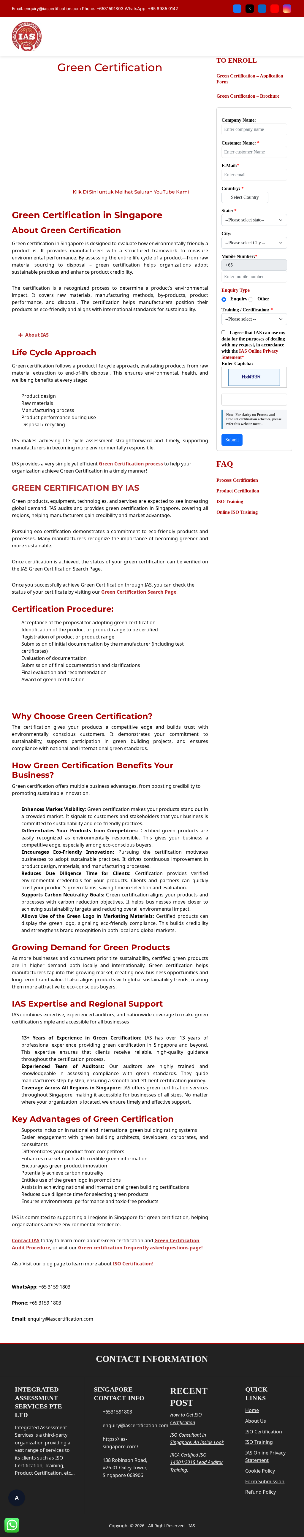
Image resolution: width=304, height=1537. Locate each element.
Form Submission (264, 1481)
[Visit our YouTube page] (274, 8)
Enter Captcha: (237, 363)
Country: (232, 188)
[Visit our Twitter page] (250, 8)
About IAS (37, 335)
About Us (255, 1421)
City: (226, 233)
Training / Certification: (247, 309)
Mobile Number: (239, 256)
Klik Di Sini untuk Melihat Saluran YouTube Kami (131, 192)
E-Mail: (230, 165)
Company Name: (238, 120)
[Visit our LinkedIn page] (262, 8)
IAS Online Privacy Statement (265, 1456)
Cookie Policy (260, 1471)
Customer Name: (240, 142)
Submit (232, 439)
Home (252, 1410)
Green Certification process (131, 463)
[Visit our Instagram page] (287, 8)
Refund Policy (260, 1492)
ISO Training (259, 1442)
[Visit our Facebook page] (237, 8)
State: (229, 210)
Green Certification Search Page (138, 592)
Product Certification (237, 490)
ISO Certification (132, 1263)
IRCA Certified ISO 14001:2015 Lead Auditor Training (196, 1462)
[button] (110, 335)
